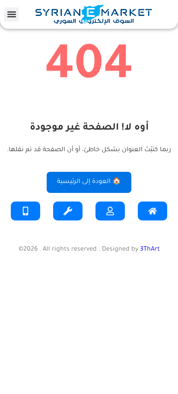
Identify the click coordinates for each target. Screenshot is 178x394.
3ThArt (150, 249)
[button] (11, 14)
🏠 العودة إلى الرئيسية (89, 182)
